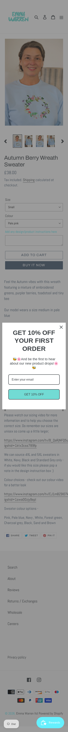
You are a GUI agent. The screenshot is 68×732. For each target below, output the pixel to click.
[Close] (61, 327)
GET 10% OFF (34, 394)
